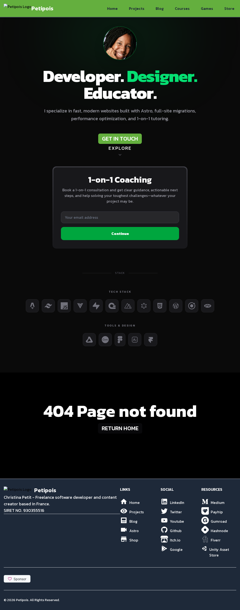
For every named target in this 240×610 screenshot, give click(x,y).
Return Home (120, 428)
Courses (182, 8)
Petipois (22, 600)
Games (207, 8)
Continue (120, 233)
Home (112, 8)
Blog (160, 8)
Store (229, 8)
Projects (136, 8)
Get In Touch (120, 138)
